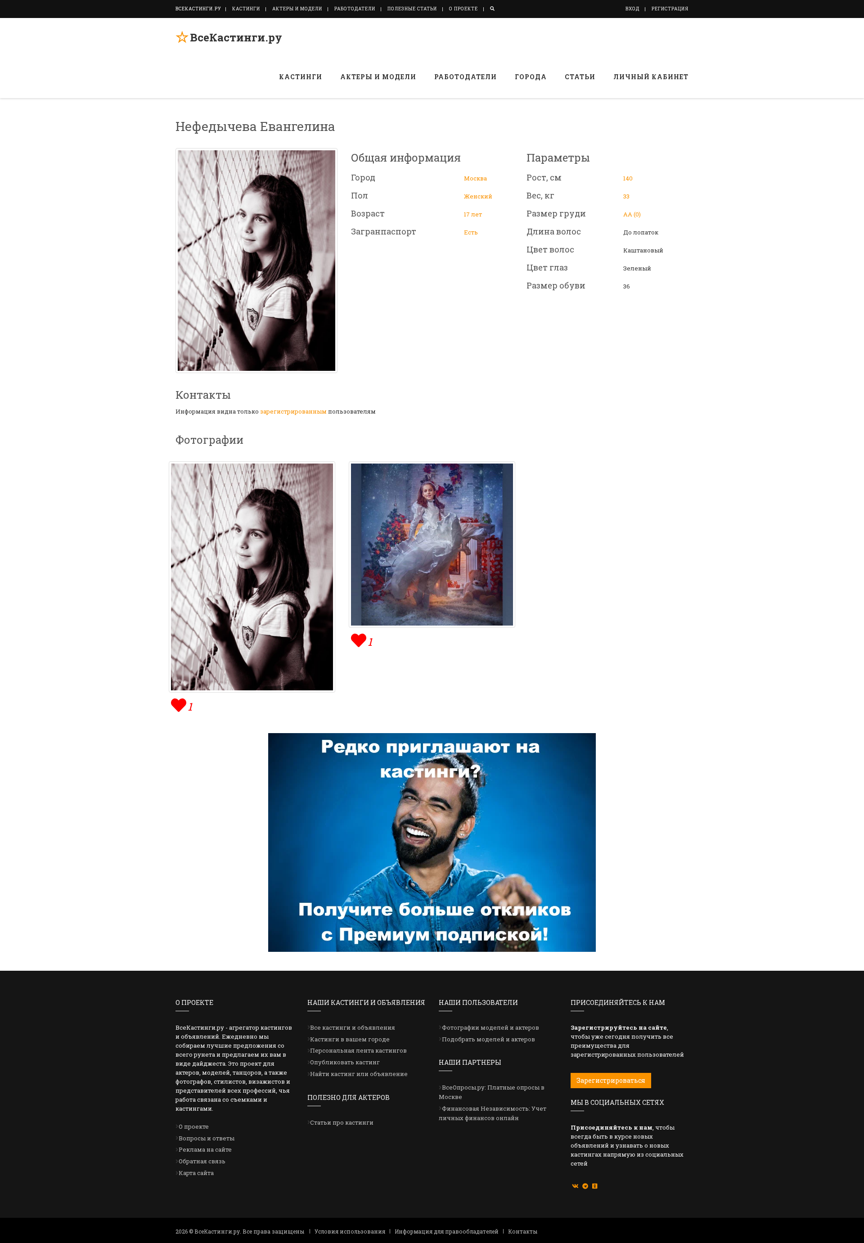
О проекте (463, 9)
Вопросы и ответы (206, 1138)
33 (626, 196)
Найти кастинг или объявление (359, 1074)
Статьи (580, 76)
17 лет (473, 214)
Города (531, 76)
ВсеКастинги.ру (236, 37)
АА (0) (632, 214)
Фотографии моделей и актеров (490, 1027)
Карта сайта (196, 1173)
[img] (177, 704)
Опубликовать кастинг (345, 1062)
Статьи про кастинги (342, 1122)
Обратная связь (202, 1161)
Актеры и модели (297, 9)
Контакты (522, 1231)
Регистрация (670, 9)
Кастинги (246, 9)
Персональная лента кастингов (358, 1050)
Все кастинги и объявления (352, 1027)
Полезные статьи (412, 9)
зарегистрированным (293, 411)
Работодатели (354, 9)
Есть (471, 232)
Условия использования (350, 1231)
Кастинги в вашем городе (350, 1039)
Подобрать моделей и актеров (488, 1039)
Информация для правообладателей (447, 1231)
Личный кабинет (650, 76)
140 (628, 178)
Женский (478, 196)
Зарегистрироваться (610, 1080)
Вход (632, 9)
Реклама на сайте (205, 1149)
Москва (475, 178)
